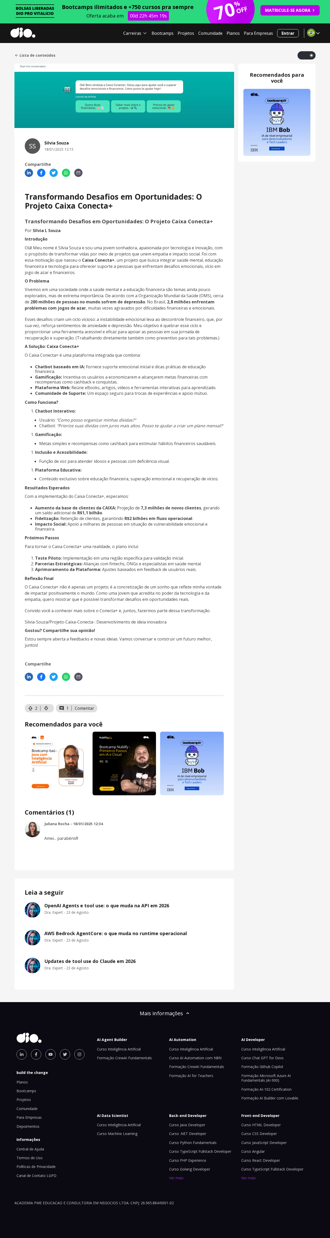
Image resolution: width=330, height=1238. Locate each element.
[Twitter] (54, 173)
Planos (233, 33)
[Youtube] (50, 1054)
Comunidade (210, 33)
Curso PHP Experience (187, 1160)
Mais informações (161, 1013)
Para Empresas (258, 33)
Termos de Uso (29, 1157)
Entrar (288, 33)
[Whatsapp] (66, 173)
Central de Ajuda (30, 1149)
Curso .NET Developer (187, 1133)
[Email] (78, 173)
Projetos (186, 33)
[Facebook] (41, 173)
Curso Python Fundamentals (193, 1142)
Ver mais (176, 1177)
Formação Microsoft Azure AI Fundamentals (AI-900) (266, 1078)
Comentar (84, 708)
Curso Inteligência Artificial (119, 1049)
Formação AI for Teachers (191, 1075)
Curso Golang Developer (189, 1169)
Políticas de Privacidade (36, 1166)
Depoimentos (27, 1126)
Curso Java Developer (187, 1124)
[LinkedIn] (29, 173)
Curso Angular (253, 1151)
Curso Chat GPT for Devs (262, 1057)
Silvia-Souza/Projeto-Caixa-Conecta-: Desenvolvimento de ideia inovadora (96, 622)
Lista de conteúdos (37, 55)
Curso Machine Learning (117, 1133)
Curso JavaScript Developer (264, 1142)
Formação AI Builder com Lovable (269, 1098)
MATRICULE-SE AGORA (287, 10)
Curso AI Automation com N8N (195, 1057)
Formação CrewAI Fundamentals (124, 1057)
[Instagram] (79, 1054)
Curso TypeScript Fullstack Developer (200, 1151)
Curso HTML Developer (261, 1124)
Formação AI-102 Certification (266, 1089)
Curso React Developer (260, 1160)
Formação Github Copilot (262, 1066)
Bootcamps (163, 33)
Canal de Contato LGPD (36, 1175)
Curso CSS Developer (259, 1133)
